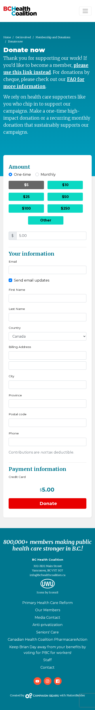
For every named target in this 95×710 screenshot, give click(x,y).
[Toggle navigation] (85, 11)
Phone (14, 433)
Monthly (48, 174)
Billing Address (20, 347)
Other (45, 220)
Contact (47, 667)
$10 (65, 185)
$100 (26, 208)
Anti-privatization (47, 625)
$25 (26, 197)
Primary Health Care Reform (47, 603)
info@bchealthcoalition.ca (47, 575)
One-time (22, 174)
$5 (26, 185)
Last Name (17, 309)
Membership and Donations (53, 37)
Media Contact (47, 617)
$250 (65, 208)
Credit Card (17, 477)
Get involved (23, 37)
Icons (40, 592)
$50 (65, 197)
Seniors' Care (47, 632)
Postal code (18, 414)
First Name (17, 289)
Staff (47, 660)
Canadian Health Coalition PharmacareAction (47, 639)
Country (15, 327)
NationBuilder (75, 695)
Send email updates (31, 280)
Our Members (47, 610)
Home (7, 37)
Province (15, 395)
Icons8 (53, 592)
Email (13, 261)
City (11, 376)
